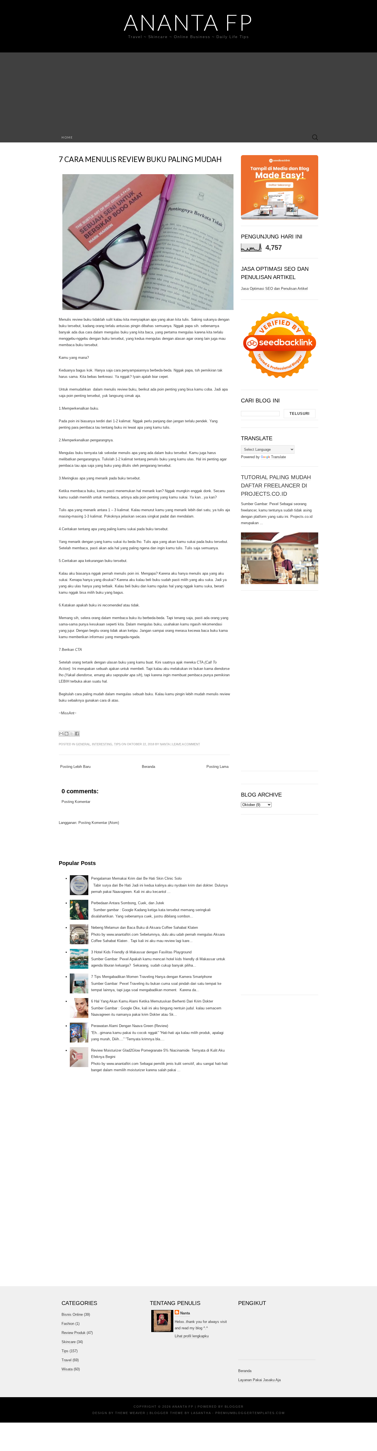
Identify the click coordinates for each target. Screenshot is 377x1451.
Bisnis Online (72, 1314)
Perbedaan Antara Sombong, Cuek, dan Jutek (127, 903)
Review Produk (74, 1333)
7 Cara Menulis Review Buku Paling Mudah (140, 159)
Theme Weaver (130, 1413)
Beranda (148, 767)
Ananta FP (188, 22)
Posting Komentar (76, 802)
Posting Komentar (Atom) (98, 823)
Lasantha (201, 1413)
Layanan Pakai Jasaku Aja (259, 1380)
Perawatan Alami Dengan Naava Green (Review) (129, 1026)
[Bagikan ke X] (72, 733)
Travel (66, 1360)
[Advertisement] (188, 91)
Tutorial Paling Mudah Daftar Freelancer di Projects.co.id (276, 485)
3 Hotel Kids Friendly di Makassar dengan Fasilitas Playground (141, 952)
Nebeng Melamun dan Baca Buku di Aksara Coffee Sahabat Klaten (144, 927)
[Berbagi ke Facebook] (77, 733)
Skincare (69, 1342)
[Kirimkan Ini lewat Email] (61, 733)
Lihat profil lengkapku (192, 1336)
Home (67, 137)
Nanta (165, 744)
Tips (117, 744)
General (83, 744)
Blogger (234, 1406)
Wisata (67, 1369)
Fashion (68, 1324)
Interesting (102, 744)
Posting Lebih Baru (75, 767)
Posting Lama (217, 767)
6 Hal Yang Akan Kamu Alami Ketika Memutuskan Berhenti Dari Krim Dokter (152, 1001)
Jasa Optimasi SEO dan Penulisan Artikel (274, 289)
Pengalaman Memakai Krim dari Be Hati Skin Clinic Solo (136, 878)
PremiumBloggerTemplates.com (250, 1413)
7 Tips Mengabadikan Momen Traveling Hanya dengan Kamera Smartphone (151, 977)
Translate (278, 457)
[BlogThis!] (66, 733)
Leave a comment (186, 744)
